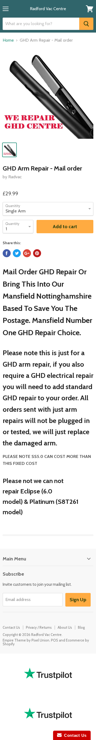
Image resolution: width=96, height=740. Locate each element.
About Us (65, 627)
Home (8, 40)
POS (54, 640)
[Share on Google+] (27, 253)
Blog (81, 627)
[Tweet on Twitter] (17, 253)
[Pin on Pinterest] (37, 253)
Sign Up (78, 600)
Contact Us (11, 627)
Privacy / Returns (39, 627)
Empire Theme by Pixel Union (26, 640)
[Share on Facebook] (7, 253)
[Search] (86, 24)
